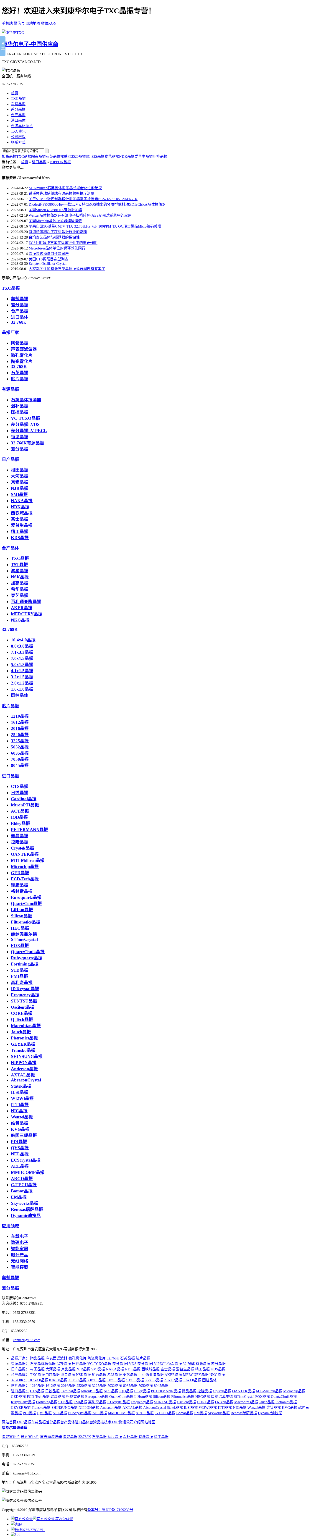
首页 (14, 93)
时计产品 (19, 1254)
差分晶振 (18, 109)
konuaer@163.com (26, 1340)
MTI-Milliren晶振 (27, 860)
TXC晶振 (18, 98)
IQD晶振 (19, 817)
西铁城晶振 (22, 513)
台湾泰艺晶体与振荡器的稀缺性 (54, 237)
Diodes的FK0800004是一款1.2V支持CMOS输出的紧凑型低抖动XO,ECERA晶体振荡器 (97, 204)
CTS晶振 (19, 786)
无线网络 (19, 1261)
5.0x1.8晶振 (22, 664)
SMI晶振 (19, 494)
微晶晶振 (19, 835)
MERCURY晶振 (26, 613)
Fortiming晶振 (24, 964)
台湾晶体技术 (22, 126)
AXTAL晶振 (23, 1075)
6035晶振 (20, 753)
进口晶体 (18, 120)
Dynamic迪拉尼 (26, 1215)
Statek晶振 (21, 1086)
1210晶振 (20, 716)
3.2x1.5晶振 (22, 676)
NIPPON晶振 (60, 162)
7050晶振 (20, 759)
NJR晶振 (19, 488)
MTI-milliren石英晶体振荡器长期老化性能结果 (65, 188)
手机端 (7, 23)
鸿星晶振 (19, 570)
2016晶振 (20, 728)
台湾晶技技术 (100, 1422)
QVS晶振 (20, 1147)
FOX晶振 (20, 945)
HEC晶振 (20, 928)
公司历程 (18, 137)
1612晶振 (20, 722)
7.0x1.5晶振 (22, 658)
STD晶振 (19, 970)
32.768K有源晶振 (27, 443)
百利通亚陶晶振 (26, 601)
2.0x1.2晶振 (22, 683)
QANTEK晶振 (25, 854)
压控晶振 (160, 156)
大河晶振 (19, 476)
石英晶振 (19, 372)
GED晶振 (20, 872)
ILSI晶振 (19, 1092)
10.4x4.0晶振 (23, 640)
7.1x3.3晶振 (22, 652)
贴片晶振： (20, 1386)
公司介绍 (133, 1422)
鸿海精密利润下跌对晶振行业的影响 (58, 232)
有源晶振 (10, 389)
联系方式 (18, 142)
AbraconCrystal (26, 1080)
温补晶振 (19, 406)
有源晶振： (20, 1364)
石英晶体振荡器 (58, 156)
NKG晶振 (20, 620)
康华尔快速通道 (14, 1428)
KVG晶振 (20, 1129)
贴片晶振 (19, 378)
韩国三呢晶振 (24, 1135)
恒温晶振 (19, 436)
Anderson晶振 (24, 1068)
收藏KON (48, 23)
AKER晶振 (21, 607)
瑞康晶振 (19, 885)
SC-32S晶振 (95, 156)
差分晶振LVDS (25, 424)
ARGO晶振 (22, 1178)
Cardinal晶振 (23, 798)
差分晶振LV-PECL (29, 430)
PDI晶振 (19, 1141)
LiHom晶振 (22, 909)
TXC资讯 (18, 131)
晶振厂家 (10, 332)
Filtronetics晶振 (25, 922)
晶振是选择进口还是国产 (49, 254)
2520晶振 (78, 156)
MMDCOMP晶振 (27, 1172)
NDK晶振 (127, 156)
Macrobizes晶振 (26, 1025)
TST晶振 (19, 564)
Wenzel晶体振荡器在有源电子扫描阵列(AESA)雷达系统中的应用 (80, 215)
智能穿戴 (19, 1267)
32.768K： (19, 1380)
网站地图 (32, 23)
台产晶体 (10, 548)
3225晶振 (20, 740)
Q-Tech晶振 (22, 1019)
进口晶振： (20, 1391)
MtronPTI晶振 (25, 805)
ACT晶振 (20, 811)
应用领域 (10, 1225)
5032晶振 (20, 747)
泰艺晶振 (112, 156)
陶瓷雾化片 (22, 361)
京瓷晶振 (19, 482)
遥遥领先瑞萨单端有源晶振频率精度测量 (61, 193)
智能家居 (19, 1248)
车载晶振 (18, 104)
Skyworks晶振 (24, 1203)
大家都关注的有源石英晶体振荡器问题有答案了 (67, 269)
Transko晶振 (23, 1050)
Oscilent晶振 (22, 1007)
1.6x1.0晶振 (22, 689)
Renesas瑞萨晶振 (27, 1209)
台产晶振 (18, 115)
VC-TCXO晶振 (25, 418)
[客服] (16, 1524)
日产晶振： (20, 1369)
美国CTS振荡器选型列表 (48, 259)
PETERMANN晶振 (29, 829)
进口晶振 (39, 162)
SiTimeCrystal (24, 939)
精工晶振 (19, 531)
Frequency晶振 (25, 994)
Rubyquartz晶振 (26, 957)
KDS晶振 (20, 537)
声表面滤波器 (24, 349)
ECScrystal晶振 (26, 1160)
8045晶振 (20, 765)
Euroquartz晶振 (26, 897)
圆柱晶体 (19, 695)
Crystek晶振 (22, 848)
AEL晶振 (20, 1166)
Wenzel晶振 (22, 1117)
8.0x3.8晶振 (22, 646)
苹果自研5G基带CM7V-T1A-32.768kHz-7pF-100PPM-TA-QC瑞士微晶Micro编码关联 (95, 226)
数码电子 (19, 1242)
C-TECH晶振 (24, 1184)
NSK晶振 (20, 577)
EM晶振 (19, 1197)
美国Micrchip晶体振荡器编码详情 (55, 221)
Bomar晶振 (22, 1190)
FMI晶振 (19, 976)
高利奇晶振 (22, 982)
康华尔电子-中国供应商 (30, 44)
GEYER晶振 (23, 1044)
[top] (15, 1534)
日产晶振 (10, 459)
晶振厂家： (20, 1358)
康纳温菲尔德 (24, 934)
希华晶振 (19, 589)
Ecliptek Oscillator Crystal (47, 263)
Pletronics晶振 (24, 1038)
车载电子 (19, 1236)
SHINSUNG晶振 (27, 1056)
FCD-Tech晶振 (25, 878)
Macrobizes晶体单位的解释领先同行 (57, 248)
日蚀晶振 (19, 792)
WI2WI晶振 (22, 1098)
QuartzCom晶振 (26, 903)
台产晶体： (20, 1375)
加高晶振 (9, 156)
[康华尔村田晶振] (13, 32)
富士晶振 (19, 519)
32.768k (18, 322)
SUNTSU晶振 (24, 1001)
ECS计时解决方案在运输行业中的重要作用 (63, 243)
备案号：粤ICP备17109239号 (110, 1510)
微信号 (19, 23)
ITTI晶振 (20, 1104)
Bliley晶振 (20, 823)
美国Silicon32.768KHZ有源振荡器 (55, 210)
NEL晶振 (20, 1154)
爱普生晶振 (144, 156)
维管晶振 (19, 1123)
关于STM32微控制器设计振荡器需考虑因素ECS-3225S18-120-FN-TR (83, 199)
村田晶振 (19, 469)
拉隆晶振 (19, 842)
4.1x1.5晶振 (22, 670)
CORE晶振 (21, 1013)
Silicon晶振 (21, 915)
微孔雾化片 (22, 355)
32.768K (19, 366)
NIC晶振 (19, 1110)
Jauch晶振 (21, 1031)
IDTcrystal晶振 (25, 988)
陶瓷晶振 (38, 156)
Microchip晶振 (25, 866)
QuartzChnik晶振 (28, 951)
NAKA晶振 (22, 500)
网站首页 (9, 1422)
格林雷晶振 (22, 891)
